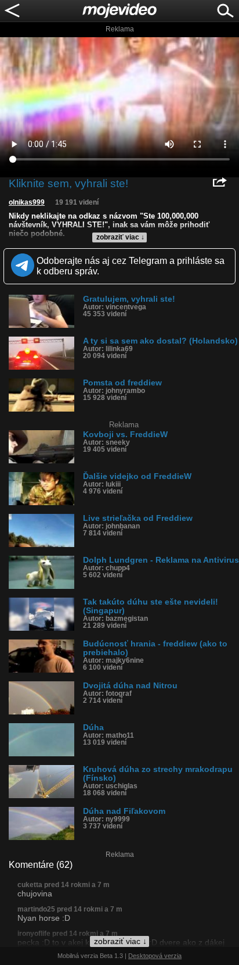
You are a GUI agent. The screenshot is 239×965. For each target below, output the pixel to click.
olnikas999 (27, 202)
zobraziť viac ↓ (120, 237)
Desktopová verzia (155, 955)
